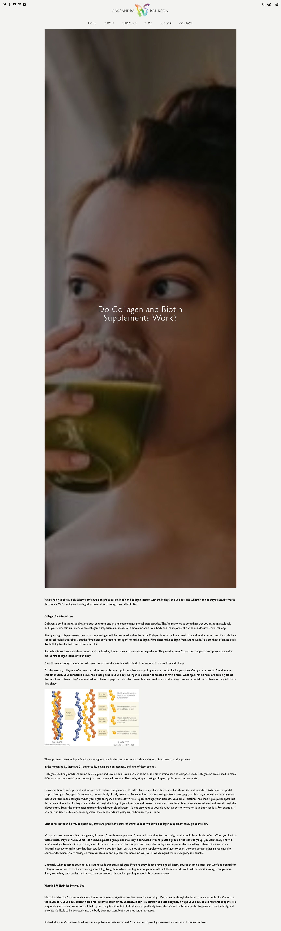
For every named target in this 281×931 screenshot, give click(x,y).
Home (92, 22)
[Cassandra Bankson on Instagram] (25, 5)
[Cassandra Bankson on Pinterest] (20, 5)
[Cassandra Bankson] (140, 10)
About (109, 22)
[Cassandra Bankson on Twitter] (5, 5)
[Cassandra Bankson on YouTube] (15, 5)
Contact (186, 22)
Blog (149, 22)
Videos (166, 22)
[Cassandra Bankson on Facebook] (10, 5)
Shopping (129, 22)
